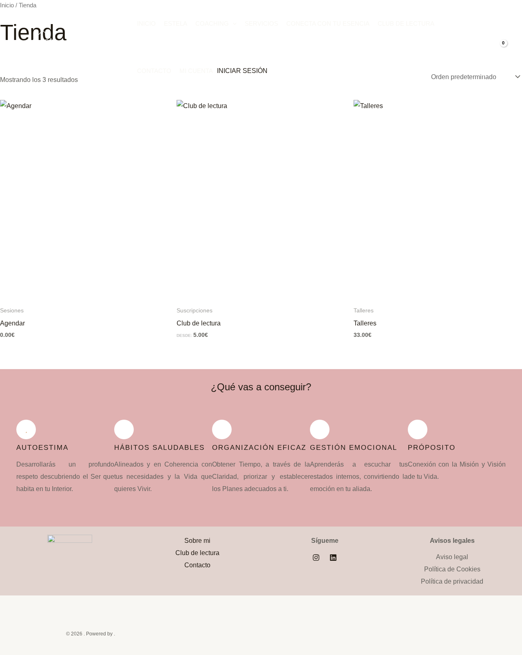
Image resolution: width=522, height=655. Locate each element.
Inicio (146, 23)
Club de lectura (406, 23)
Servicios (261, 23)
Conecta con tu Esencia (327, 23)
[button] (233, 23)
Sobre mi (197, 540)
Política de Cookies (452, 569)
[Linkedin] (333, 557)
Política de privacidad (452, 581)
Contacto (154, 70)
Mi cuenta (196, 70)
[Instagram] (316, 557)
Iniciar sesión (242, 70)
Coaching (212, 23)
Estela (175, 23)
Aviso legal (452, 556)
